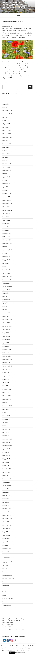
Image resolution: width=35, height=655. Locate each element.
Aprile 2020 (5, 303)
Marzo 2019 (5, 346)
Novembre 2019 (7, 319)
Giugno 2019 (6, 336)
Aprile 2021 (5, 263)
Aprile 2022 (5, 227)
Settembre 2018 (7, 366)
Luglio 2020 (5, 293)
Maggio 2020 (6, 299)
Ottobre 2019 (6, 323)
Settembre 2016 (7, 445)
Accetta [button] (12, 652)
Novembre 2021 (7, 243)
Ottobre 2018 (6, 362)
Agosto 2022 (6, 213)
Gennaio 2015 (6, 512)
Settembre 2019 (7, 326)
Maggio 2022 (6, 223)
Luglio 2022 (5, 217)
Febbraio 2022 (6, 233)
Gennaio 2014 (6, 552)
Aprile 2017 (5, 422)
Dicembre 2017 (6, 396)
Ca (12, 76)
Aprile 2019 (5, 343)
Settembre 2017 (7, 406)
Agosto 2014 (6, 528)
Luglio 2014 (5, 532)
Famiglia (4, 568)
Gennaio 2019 (6, 352)
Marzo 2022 (5, 230)
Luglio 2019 (5, 333)
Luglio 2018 (5, 372)
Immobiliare (5, 572)
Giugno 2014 (6, 535)
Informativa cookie (20, 652)
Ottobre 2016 (6, 442)
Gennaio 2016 (6, 472)
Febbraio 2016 (6, 469)
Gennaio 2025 (6, 130)
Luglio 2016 (5, 452)
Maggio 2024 (6, 154)
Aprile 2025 (5, 127)
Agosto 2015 (6, 489)
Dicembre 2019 (6, 316)
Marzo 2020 (5, 306)
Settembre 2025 (7, 114)
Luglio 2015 (5, 492)
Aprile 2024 (5, 157)
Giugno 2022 (6, 220)
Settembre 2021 (7, 250)
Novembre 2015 (7, 479)
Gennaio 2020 (6, 313)
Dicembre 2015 (6, 475)
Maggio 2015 (6, 499)
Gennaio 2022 (6, 236)
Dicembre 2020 (6, 276)
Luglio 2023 (5, 180)
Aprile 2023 (5, 187)
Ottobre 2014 (6, 522)
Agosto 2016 (6, 449)
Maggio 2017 (6, 419)
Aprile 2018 (5, 382)
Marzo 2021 (5, 266)
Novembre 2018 (7, 359)
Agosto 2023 (6, 177)
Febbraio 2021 (6, 270)
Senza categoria (7, 582)
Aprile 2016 (5, 462)
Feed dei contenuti (7, 598)
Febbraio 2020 (6, 309)
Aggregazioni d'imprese (9, 562)
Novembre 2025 (7, 110)
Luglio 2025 (5, 120)
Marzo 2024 (5, 160)
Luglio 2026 (5, 104)
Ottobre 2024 (6, 140)
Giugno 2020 (6, 296)
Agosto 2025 (6, 117)
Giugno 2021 (6, 256)
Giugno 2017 (6, 416)
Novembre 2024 (7, 137)
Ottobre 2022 (6, 207)
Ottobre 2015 (6, 482)
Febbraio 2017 (6, 429)
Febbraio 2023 (6, 193)
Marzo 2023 (5, 190)
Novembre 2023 (7, 170)
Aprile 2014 (5, 542)
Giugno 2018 (6, 376)
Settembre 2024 (7, 144)
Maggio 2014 (6, 538)
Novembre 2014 (7, 518)
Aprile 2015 (5, 502)
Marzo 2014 (5, 545)
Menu (18, 15)
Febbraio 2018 (6, 389)
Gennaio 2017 (6, 432)
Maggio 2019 (6, 339)
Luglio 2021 (5, 253)
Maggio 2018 (6, 379)
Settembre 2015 (7, 485)
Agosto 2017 (6, 409)
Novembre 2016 (7, 439)
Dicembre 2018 (6, 356)
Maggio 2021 (6, 260)
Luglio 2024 (5, 150)
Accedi (4, 595)
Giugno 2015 (6, 495)
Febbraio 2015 (6, 508)
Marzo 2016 (5, 465)
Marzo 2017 (5, 426)
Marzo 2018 (5, 386)
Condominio (6, 565)
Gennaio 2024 (6, 167)
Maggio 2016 (6, 459)
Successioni (5, 585)
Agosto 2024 (6, 147)
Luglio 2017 (5, 412)
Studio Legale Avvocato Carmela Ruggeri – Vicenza (14, 4)
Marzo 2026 (5, 107)
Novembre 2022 (7, 203)
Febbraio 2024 (6, 164)
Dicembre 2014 (6, 515)
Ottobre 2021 (6, 246)
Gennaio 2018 (6, 392)
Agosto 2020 (6, 290)
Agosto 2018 (6, 369)
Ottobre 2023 (6, 173)
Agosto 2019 (6, 329)
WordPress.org (6, 605)
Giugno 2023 (6, 183)
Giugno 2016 (6, 455)
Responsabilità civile (8, 578)
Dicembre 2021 (6, 240)
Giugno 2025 (6, 124)
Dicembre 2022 (6, 200)
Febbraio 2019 (6, 349)
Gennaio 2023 (6, 197)
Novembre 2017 (7, 399)
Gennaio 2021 (6, 273)
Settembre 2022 (7, 210)
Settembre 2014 (7, 525)
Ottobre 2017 (6, 402)
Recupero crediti (7, 575)
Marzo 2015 (5, 505)
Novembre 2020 (7, 280)
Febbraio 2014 (6, 548)
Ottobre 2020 (6, 283)
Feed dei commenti (8, 602)
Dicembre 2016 (6, 435)
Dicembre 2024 (6, 134)
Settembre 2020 (7, 286)
